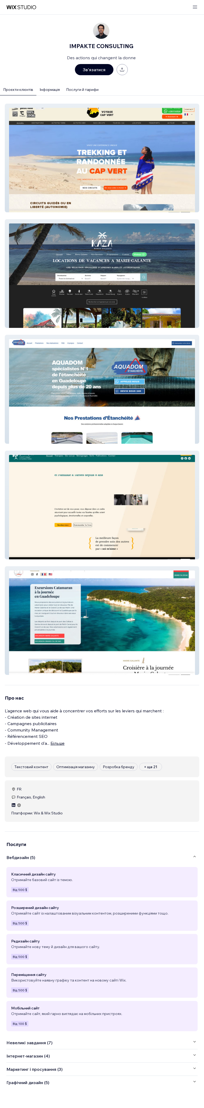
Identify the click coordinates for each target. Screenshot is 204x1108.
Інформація (50, 89)
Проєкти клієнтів (18, 89)
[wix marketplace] (21, 7)
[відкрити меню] (195, 7)
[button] (102, 158)
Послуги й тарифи (82, 89)
